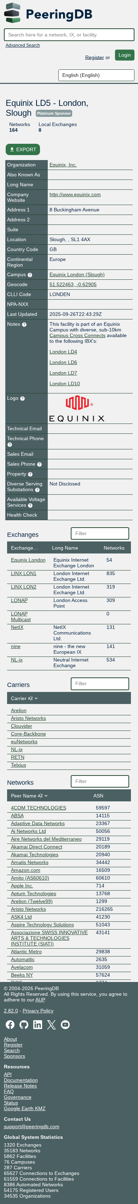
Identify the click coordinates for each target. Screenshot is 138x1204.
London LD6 (63, 362)
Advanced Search (23, 45)
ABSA (17, 815)
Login (125, 55)
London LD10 (65, 383)
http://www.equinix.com (75, 194)
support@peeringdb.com (31, 1126)
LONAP (19, 600)
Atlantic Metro (26, 951)
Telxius (18, 765)
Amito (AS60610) (30, 878)
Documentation (21, 1080)
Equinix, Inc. (63, 164)
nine (16, 646)
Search (12, 1050)
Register (94, 57)
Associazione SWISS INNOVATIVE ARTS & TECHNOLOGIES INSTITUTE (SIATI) (49, 938)
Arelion (19, 710)
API (8, 1074)
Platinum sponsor (54, 113)
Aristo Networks (28, 718)
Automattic (23, 959)
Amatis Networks (29, 862)
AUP (40, 1000)
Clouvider (21, 726)
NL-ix (17, 660)
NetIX (17, 627)
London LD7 (63, 373)
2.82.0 (11, 1010)
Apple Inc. (22, 885)
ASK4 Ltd (21, 917)
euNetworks (24, 741)
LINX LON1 (23, 573)
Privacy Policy (38, 1010)
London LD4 (63, 351)
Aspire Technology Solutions (42, 924)
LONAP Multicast (21, 616)
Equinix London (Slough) (77, 274)
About (10, 1039)
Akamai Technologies (34, 854)
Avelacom (22, 967)
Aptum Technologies (33, 893)
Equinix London (28, 560)
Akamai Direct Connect (36, 847)
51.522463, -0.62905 (73, 284)
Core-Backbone (28, 734)
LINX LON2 (23, 587)
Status (11, 1103)
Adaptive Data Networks (38, 823)
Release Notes (20, 1086)
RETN (17, 757)
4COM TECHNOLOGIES (38, 808)
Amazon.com (25, 870)
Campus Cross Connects (77, 335)
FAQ (9, 1091)
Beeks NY (22, 975)
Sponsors (14, 1056)
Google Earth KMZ (25, 1108)
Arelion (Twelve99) (32, 901)
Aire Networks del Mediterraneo (46, 839)
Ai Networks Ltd (28, 831)
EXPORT (22, 149)
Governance (17, 1097)
